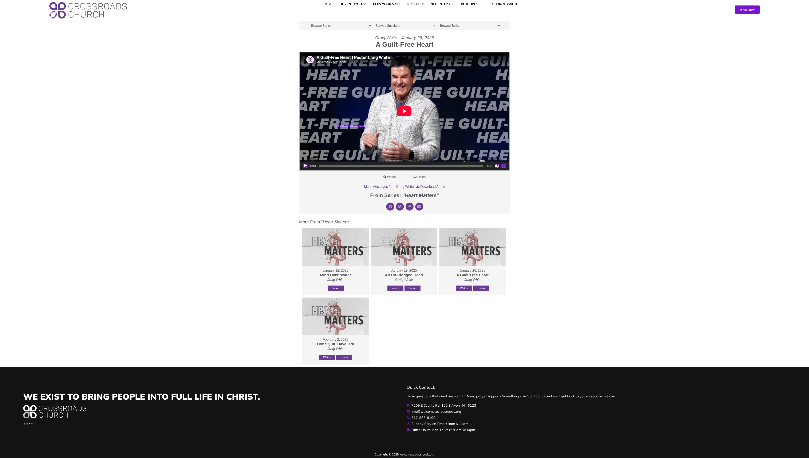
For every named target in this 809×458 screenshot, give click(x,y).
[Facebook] (24, 424)
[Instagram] (27, 424)
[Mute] (497, 166)
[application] (404, 111)
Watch (391, 177)
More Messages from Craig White (389, 186)
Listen (421, 177)
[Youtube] (29, 424)
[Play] (305, 166)
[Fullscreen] (503, 166)
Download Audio (432, 186)
